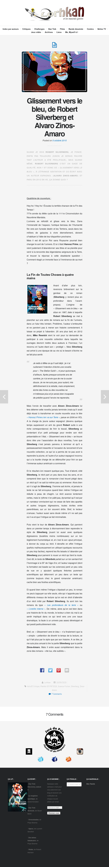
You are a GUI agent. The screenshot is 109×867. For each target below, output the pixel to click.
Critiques (26, 29)
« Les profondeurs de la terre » (61, 605)
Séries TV (101, 29)
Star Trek (52, 29)
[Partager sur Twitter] (50, 670)
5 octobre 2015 (60, 140)
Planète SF (44, 686)
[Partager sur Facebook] (42, 670)
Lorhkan (47, 682)
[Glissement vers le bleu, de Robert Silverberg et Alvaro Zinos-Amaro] (54, 46)
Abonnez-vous (53, 813)
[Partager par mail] (67, 670)
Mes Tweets (90, 784)
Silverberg (75, 686)
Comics (90, 29)
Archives (49, 32)
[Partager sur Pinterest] (58, 670)
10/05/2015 (61, 682)
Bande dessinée (76, 29)
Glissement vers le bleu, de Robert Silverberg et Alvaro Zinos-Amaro (54, 116)
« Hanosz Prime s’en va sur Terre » (43, 417)
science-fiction (64, 686)
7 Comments (56, 694)
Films (62, 29)
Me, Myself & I (71, 32)
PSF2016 (53, 686)
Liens (59, 32)
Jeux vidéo (36, 32)
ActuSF (30, 686)
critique (36, 686)
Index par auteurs (11, 29)
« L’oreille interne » (36, 608)
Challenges (39, 29)
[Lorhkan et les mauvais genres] (55, 18)
